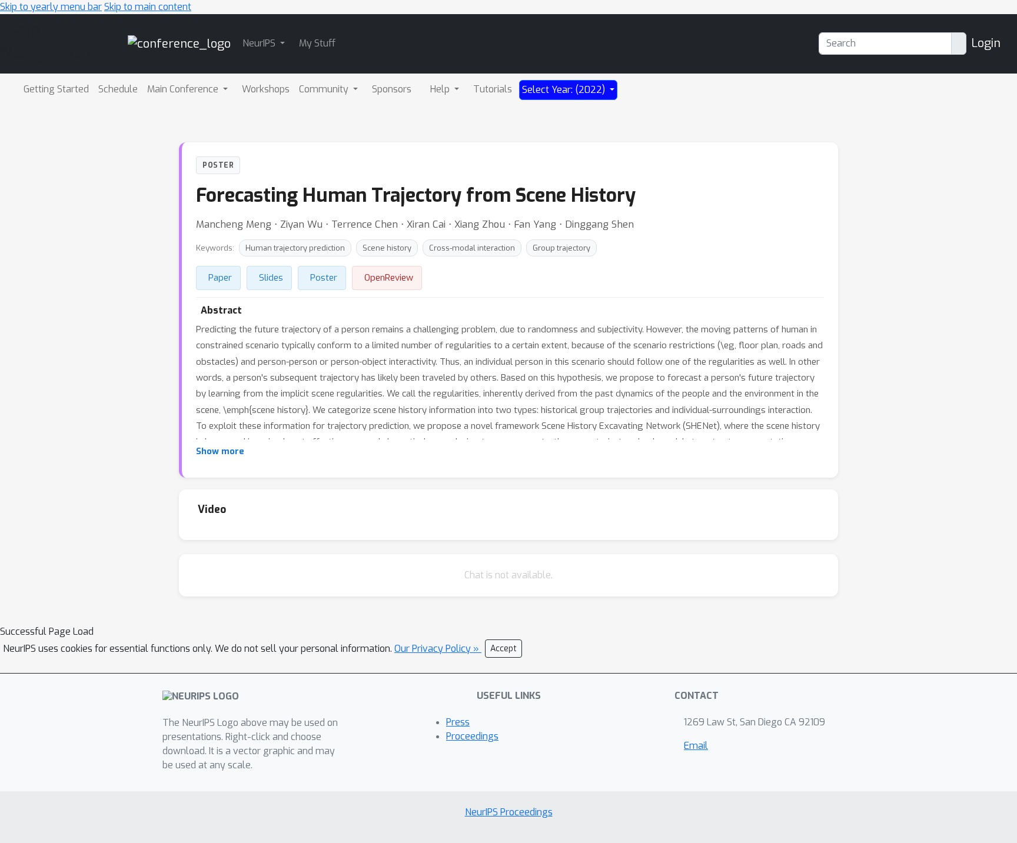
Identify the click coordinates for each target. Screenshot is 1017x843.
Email (696, 745)
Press (458, 722)
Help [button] (441, 89)
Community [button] (325, 89)
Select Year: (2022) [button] (564, 90)
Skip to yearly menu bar (51, 7)
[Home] (179, 43)
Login (986, 43)
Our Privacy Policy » (437, 648)
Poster (323, 278)
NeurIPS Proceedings (509, 812)
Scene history (387, 248)
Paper (220, 278)
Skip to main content (147, 7)
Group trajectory (561, 248)
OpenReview (388, 278)
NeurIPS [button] (260, 43)
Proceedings (472, 736)
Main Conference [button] (184, 89)
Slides (271, 278)
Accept (503, 648)
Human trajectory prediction (295, 248)
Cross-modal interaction (472, 248)
